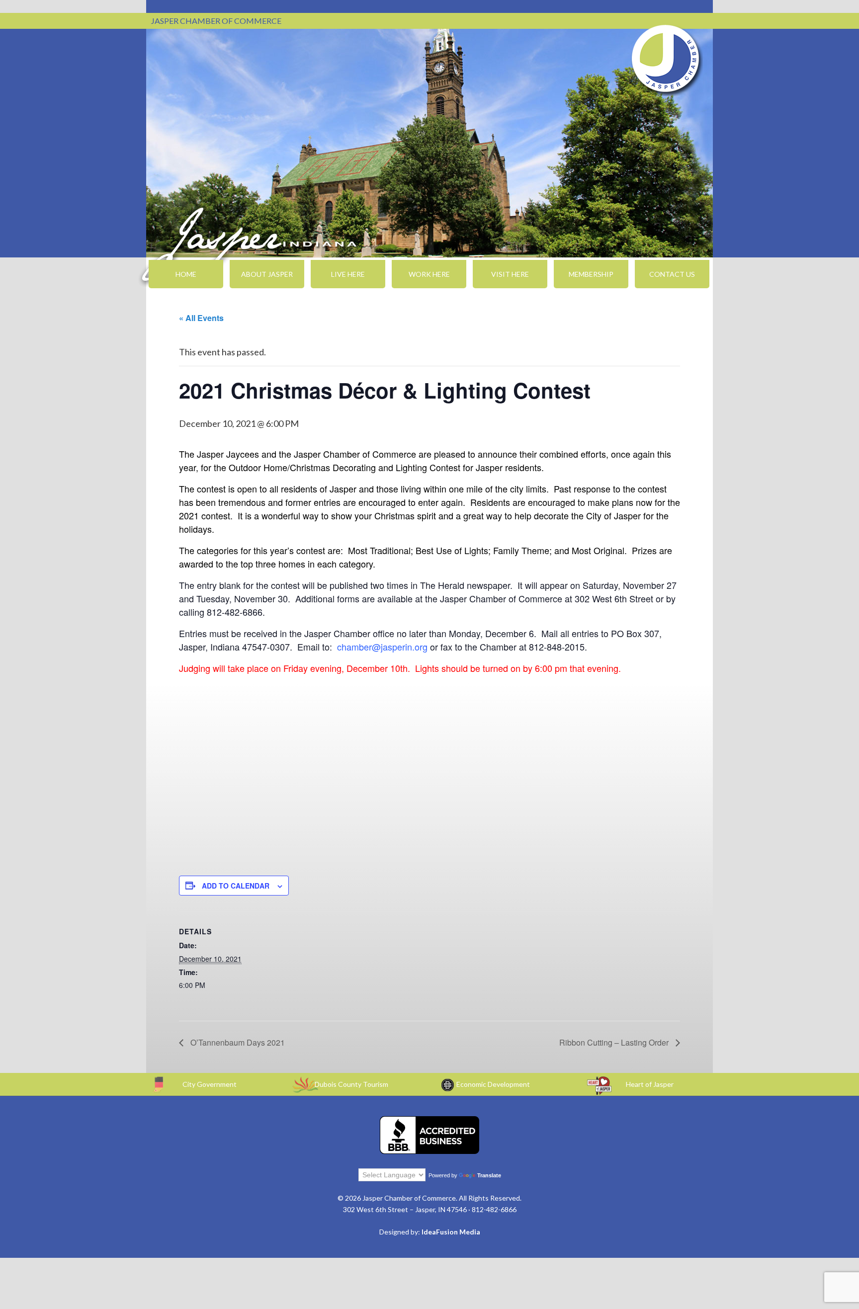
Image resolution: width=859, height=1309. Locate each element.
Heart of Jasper (650, 1084)
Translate (489, 1175)
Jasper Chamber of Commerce (665, 58)
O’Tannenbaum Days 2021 (236, 1042)
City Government (209, 1084)
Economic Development (493, 1084)
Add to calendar (235, 886)
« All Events (201, 318)
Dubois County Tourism (351, 1084)
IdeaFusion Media (451, 1231)
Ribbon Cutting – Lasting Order (615, 1042)
